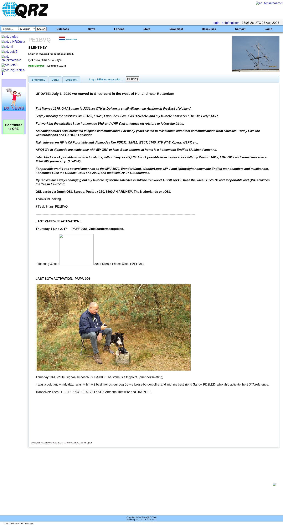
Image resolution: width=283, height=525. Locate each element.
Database (63, 28)
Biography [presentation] (38, 79)
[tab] (38, 79)
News (91, 28)
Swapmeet (176, 28)
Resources (209, 28)
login (216, 22)
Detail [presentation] (55, 79)
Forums (119, 28)
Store (146, 28)
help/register (230, 22)
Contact (240, 28)
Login (268, 28)
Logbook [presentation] (71, 79)
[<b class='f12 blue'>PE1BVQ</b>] (256, 70)
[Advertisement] (151, 485)
